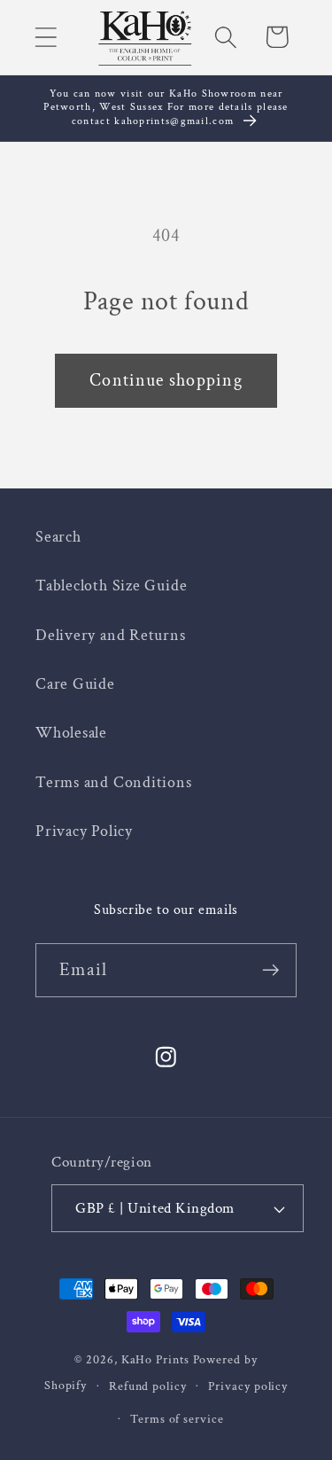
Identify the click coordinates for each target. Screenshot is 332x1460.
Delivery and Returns (110, 635)
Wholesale (71, 732)
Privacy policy (248, 1386)
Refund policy (148, 1386)
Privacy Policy (84, 831)
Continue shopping (166, 380)
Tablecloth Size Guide (111, 585)
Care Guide (75, 684)
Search (58, 537)
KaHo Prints (155, 1359)
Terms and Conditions (113, 782)
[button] (45, 37)
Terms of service (177, 1418)
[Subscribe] (270, 970)
